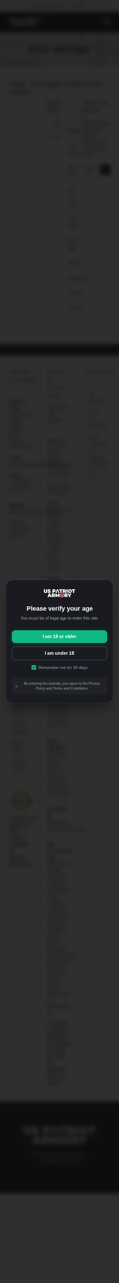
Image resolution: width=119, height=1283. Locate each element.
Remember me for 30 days (63, 667)
